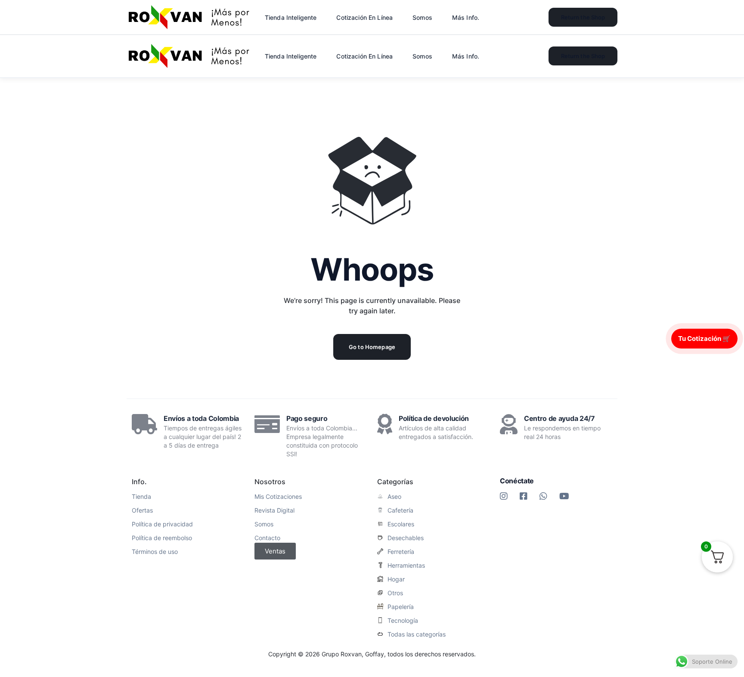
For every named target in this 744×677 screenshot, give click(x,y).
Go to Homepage (372, 346)
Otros (395, 593)
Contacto (267, 538)
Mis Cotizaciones (278, 496)
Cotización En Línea (364, 56)
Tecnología (403, 620)
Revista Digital (274, 510)
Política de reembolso (162, 538)
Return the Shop (583, 56)
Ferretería (401, 551)
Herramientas (406, 565)
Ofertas (142, 510)
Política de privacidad (162, 524)
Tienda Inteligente (291, 56)
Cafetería (400, 510)
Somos (263, 524)
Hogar (396, 579)
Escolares (401, 524)
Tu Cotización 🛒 (704, 338)
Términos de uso (155, 551)
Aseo (394, 496)
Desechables (406, 538)
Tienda (141, 496)
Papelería (401, 606)
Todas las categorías (417, 634)
